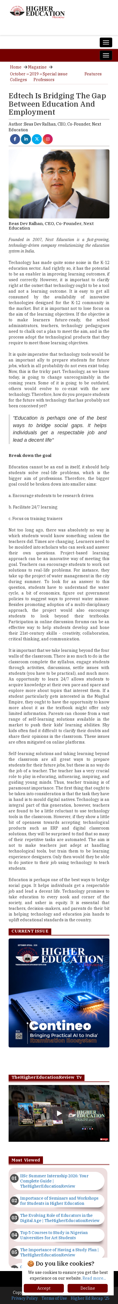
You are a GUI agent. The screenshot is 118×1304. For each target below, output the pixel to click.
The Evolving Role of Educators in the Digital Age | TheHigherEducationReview (59, 1218)
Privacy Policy (24, 1298)
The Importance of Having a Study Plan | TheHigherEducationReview (59, 1252)
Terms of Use (54, 1298)
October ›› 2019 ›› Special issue (39, 74)
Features (93, 74)
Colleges (18, 79)
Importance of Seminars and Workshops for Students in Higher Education (59, 1201)
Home (15, 67)
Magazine (37, 67)
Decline (87, 1288)
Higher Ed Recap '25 (90, 1298)
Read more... (94, 1278)
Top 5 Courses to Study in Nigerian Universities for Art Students (54, 1235)
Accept (43, 1288)
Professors (44, 79)
